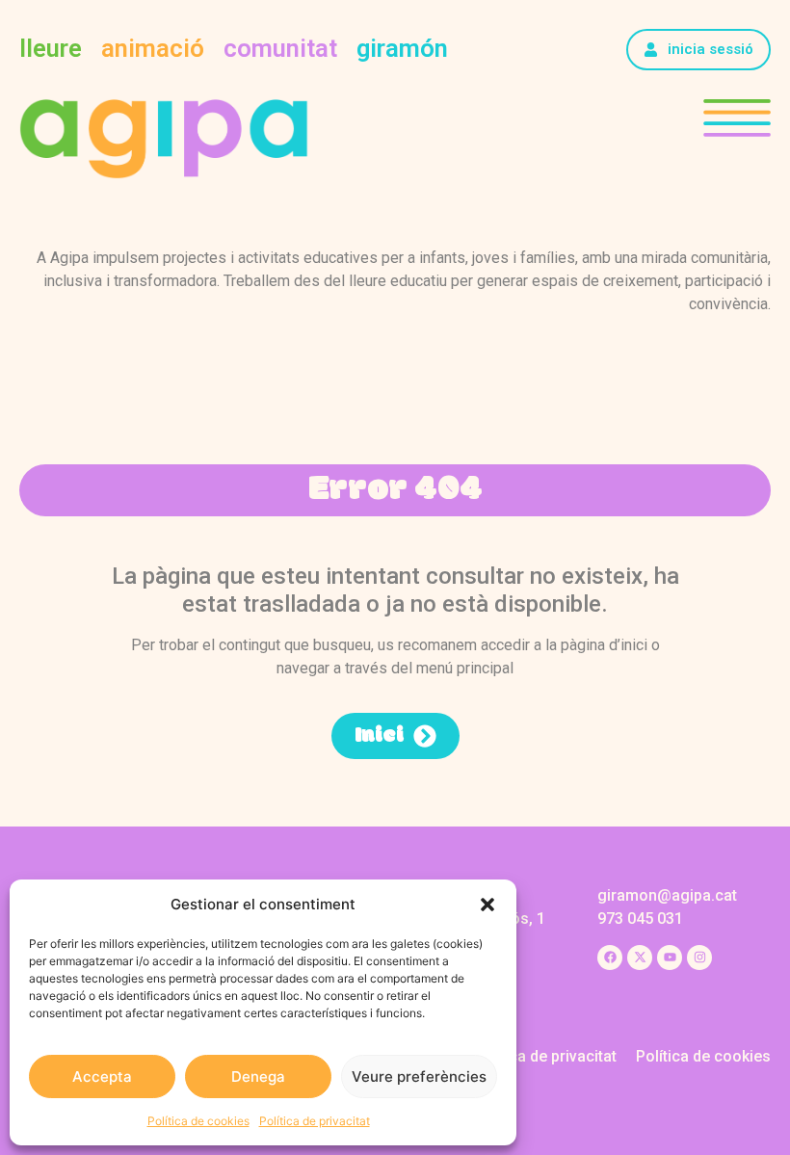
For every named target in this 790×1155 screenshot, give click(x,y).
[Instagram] (699, 957)
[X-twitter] (639, 957)
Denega (258, 1076)
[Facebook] (609, 957)
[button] (487, 904)
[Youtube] (669, 957)
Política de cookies (198, 1121)
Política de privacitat (314, 1121)
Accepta (102, 1076)
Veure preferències (419, 1076)
